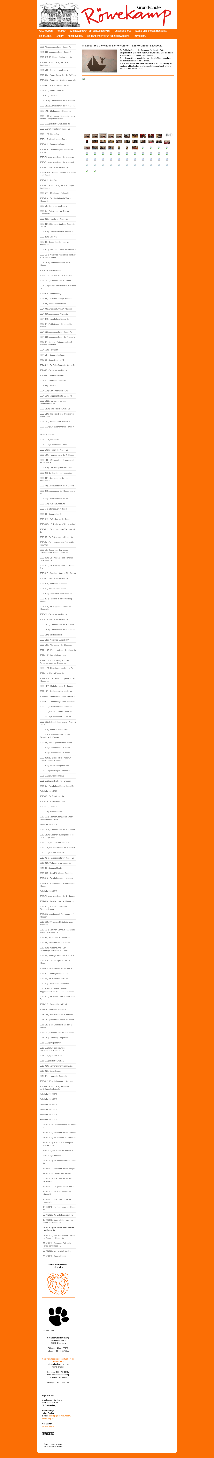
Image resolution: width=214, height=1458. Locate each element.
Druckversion (51, 1444)
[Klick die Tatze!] (58, 1314)
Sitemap (60, 1444)
